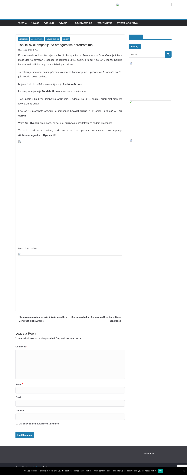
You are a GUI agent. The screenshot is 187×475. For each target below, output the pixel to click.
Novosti (35, 23)
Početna (22, 23)
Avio (36, 50)
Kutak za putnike (83, 23)
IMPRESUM (148, 453)
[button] (68, 23)
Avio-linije (49, 23)
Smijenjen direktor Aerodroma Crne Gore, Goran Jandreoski (96, 318)
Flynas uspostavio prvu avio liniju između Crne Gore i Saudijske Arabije (43, 318)
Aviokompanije (37, 39)
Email (19, 397)
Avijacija (63, 23)
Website (19, 410)
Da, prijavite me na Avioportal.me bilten (38, 423)
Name (19, 384)
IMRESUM (135, 37)
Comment (21, 346)
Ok (160, 471)
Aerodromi (23, 39)
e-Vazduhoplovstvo (127, 23)
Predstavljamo (104, 23)
